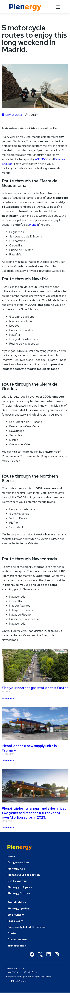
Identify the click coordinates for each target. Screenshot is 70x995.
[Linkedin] (48, 954)
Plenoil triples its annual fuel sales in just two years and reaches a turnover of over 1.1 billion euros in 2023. (34, 813)
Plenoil (33, 225)
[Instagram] (56, 954)
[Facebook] (32, 954)
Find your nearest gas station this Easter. (35, 688)
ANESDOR (42, 159)
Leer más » (8, 697)
